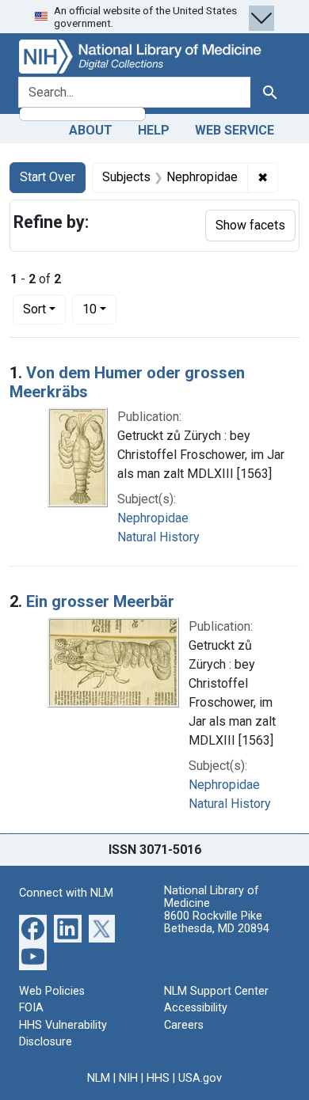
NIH (128, 1078)
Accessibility (195, 1008)
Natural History (158, 536)
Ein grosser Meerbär (100, 601)
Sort (34, 309)
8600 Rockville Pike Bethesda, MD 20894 (216, 922)
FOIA (31, 1008)
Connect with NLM (66, 893)
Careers (184, 1025)
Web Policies (52, 991)
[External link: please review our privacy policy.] (33, 927)
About (91, 130)
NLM (98, 1078)
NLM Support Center (216, 991)
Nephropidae (153, 517)
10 (99, 309)
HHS (158, 1078)
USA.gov (200, 1078)
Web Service (234, 130)
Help (154, 130)
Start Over (47, 176)
